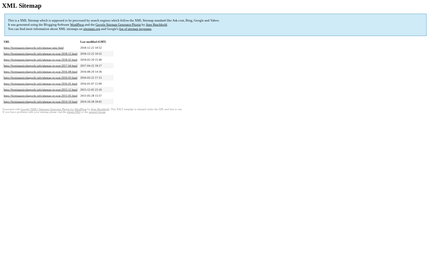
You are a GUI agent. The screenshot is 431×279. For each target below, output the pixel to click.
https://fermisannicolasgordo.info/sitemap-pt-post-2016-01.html (40, 83)
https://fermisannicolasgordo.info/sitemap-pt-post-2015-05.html (40, 95)
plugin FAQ (74, 112)
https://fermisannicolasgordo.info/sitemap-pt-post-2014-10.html (40, 101)
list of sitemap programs (135, 29)
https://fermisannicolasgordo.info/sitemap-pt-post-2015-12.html (40, 89)
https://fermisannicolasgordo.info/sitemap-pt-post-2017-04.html (40, 65)
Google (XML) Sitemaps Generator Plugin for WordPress (54, 109)
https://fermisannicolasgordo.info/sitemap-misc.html (34, 47)
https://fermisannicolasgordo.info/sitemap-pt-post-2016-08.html (40, 71)
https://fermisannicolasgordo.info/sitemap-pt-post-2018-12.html (40, 53)
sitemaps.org (91, 29)
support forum (97, 112)
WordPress (77, 24)
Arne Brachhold (156, 24)
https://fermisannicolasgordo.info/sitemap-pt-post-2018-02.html (40, 59)
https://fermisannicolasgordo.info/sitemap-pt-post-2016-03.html (40, 77)
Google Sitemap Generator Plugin (118, 24)
